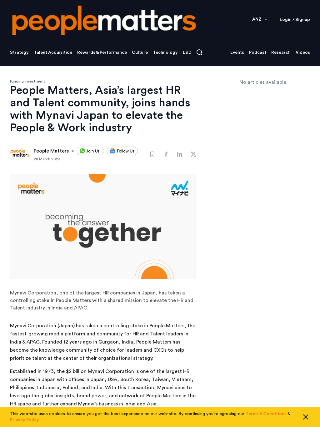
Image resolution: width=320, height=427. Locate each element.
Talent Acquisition (53, 52)
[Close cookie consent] (305, 417)
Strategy (19, 52)
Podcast (257, 52)
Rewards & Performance (102, 52)
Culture (140, 52)
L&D (187, 52)
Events (237, 52)
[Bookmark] (152, 154)
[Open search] (199, 52)
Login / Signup (295, 20)
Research (281, 52)
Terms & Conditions (266, 414)
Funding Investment (27, 81)
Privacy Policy (24, 420)
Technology (165, 52)
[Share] (166, 154)
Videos (303, 52)
